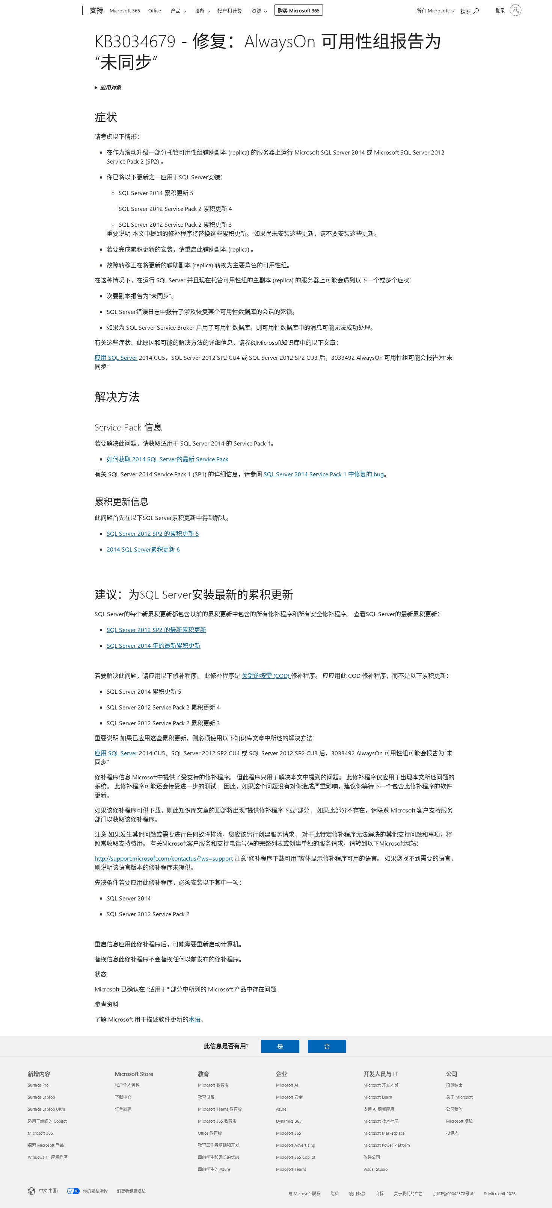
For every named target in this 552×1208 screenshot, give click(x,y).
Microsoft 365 (125, 10)
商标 (380, 1193)
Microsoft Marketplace (384, 1133)
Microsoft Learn (377, 1097)
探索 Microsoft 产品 (46, 1145)
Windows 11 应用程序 (48, 1157)
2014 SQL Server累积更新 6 (143, 549)
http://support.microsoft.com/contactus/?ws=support (164, 858)
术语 (195, 1019)
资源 (256, 10)
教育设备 (206, 1097)
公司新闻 (454, 1109)
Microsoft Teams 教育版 (220, 1109)
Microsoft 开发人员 (380, 1085)
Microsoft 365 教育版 (217, 1121)
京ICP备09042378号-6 (453, 1193)
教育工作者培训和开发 (218, 1145)
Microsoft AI (287, 1085)
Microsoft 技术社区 (380, 1121)
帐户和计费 (229, 10)
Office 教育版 (210, 1133)
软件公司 (371, 1157)
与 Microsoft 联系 (304, 1193)
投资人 (452, 1133)
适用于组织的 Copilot (47, 1121)
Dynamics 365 (289, 1121)
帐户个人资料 (127, 1085)
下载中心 (123, 1097)
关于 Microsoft (459, 1097)
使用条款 (357, 1193)
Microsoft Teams (291, 1169)
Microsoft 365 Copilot (295, 1157)
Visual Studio (375, 1169)
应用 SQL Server (116, 357)
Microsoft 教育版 (213, 1085)
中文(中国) (48, 1190)
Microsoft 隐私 (459, 1121)
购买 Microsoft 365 (299, 10)
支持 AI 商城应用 (378, 1109)
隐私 (334, 1193)
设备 (200, 10)
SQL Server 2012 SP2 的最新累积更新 (156, 630)
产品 (176, 10)
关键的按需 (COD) (266, 675)
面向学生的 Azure (214, 1169)
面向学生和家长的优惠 (218, 1157)
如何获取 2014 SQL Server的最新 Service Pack (167, 459)
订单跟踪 (123, 1109)
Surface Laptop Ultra (46, 1109)
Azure (281, 1109)
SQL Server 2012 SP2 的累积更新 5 (153, 533)
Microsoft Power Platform (386, 1145)
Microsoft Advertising (295, 1145)
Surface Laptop (41, 1097)
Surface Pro (38, 1085)
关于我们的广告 (408, 1193)
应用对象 (110, 87)
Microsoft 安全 (289, 1097)
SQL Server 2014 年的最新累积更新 (154, 645)
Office (154, 10)
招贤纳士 (454, 1085)
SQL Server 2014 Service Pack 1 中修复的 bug (324, 474)
